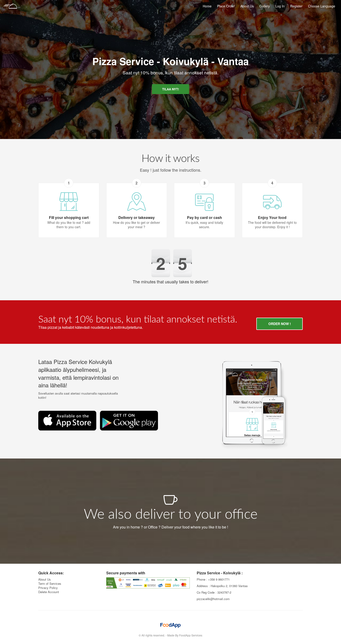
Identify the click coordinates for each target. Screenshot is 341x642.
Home (207, 6)
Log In (280, 6)
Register (296, 6)
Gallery (264, 6)
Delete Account (48, 592)
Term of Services (49, 583)
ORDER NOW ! (279, 323)
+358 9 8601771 (219, 579)
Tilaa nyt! (170, 89)
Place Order (226, 6)
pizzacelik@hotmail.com (213, 599)
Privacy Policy (48, 587)
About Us (247, 6)
